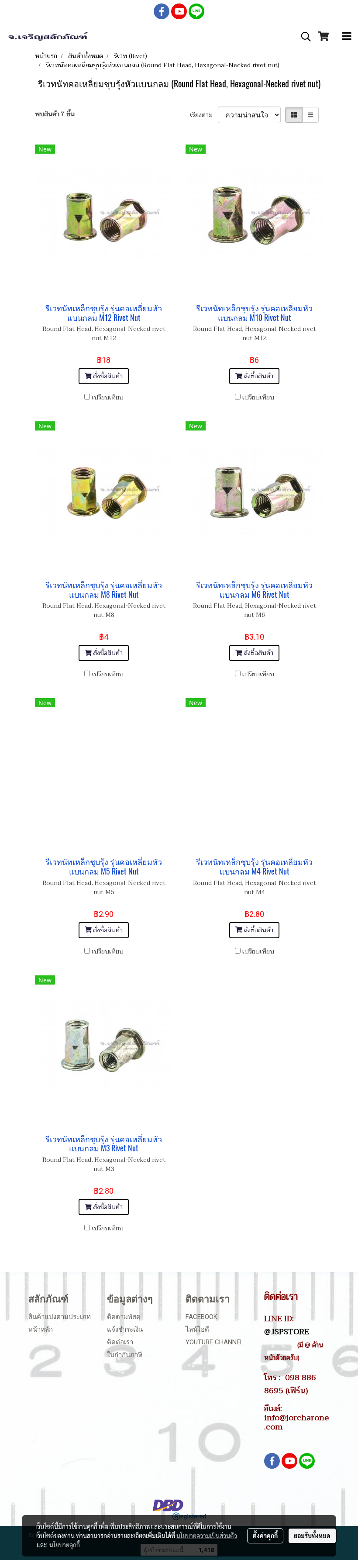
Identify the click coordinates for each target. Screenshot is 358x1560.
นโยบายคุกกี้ (64, 1545)
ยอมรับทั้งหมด (312, 1535)
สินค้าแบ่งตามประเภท (59, 1317)
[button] (303, 36)
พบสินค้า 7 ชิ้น (55, 114)
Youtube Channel (215, 1342)
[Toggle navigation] (346, 36)
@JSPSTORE (286, 1332)
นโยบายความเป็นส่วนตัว (206, 1535)
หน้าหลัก (40, 1329)
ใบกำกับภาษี (124, 1355)
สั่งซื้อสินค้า (107, 376)
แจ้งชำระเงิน (125, 1329)
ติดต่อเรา (120, 1342)
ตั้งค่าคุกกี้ (265, 1535)
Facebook (201, 1317)
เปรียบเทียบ (108, 397)
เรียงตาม (204, 115)
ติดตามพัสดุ (124, 1317)
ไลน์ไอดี (197, 1329)
